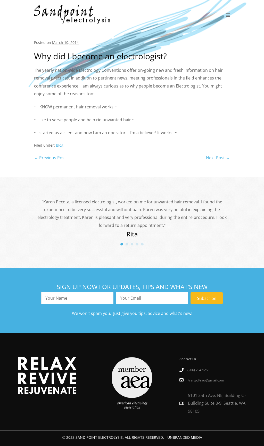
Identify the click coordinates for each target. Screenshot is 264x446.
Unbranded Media (184, 437)
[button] (207, 298)
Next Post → (218, 158)
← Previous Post (50, 158)
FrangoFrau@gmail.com (205, 380)
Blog (59, 145)
